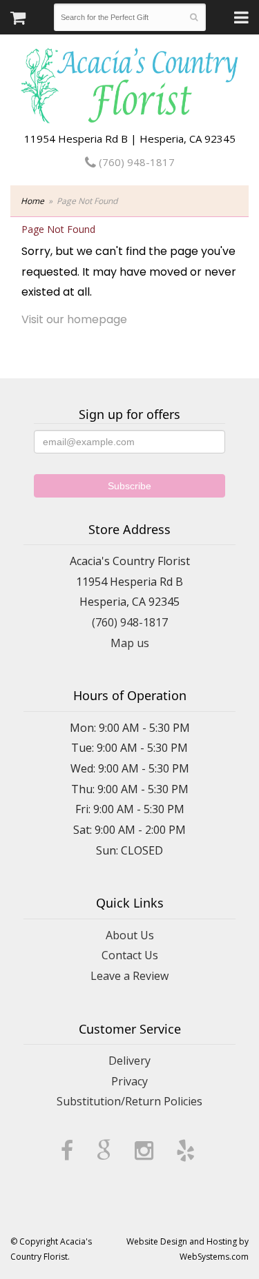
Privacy (129, 1081)
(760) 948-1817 (135, 162)
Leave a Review (129, 975)
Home (32, 201)
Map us (130, 643)
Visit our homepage (74, 319)
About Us (130, 935)
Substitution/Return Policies (129, 1101)
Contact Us (130, 955)
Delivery (129, 1060)
